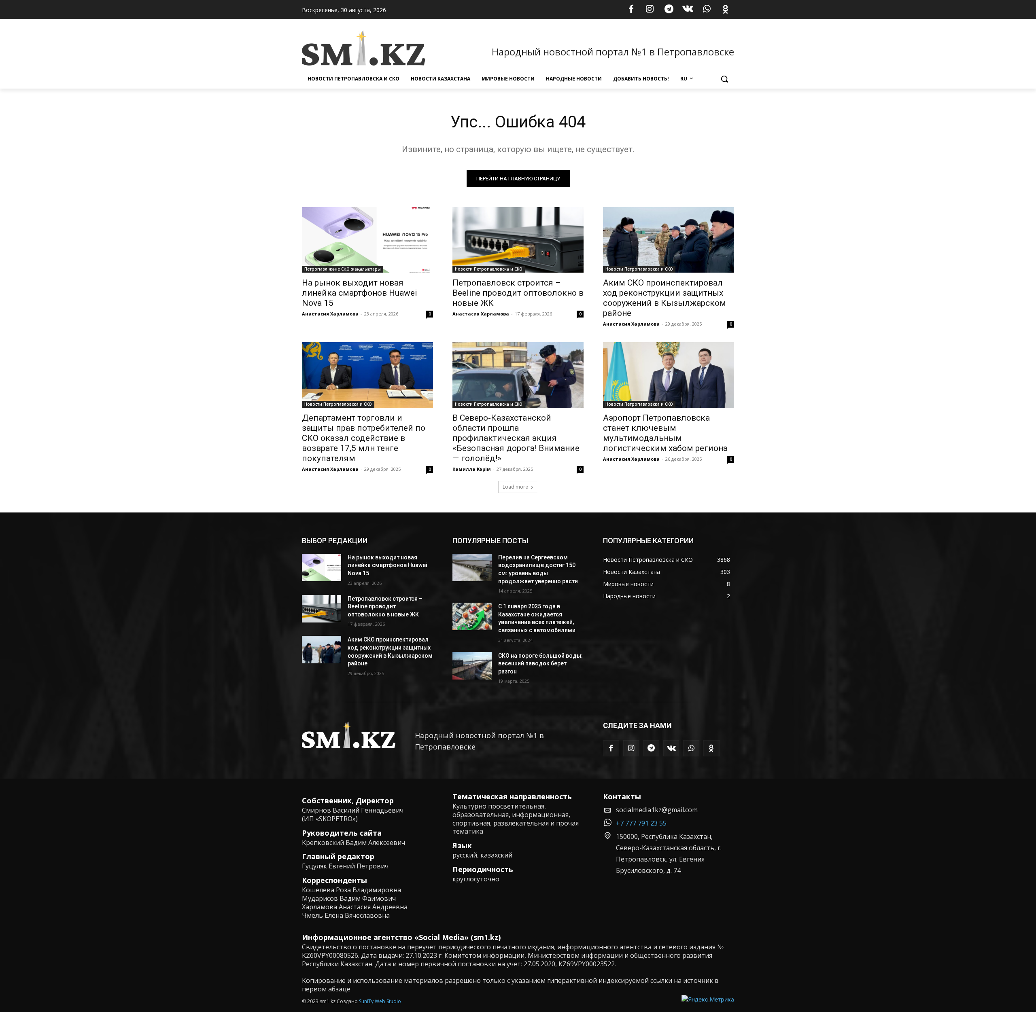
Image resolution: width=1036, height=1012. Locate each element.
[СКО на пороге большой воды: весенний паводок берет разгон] (472, 666)
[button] (724, 79)
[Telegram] (668, 9)
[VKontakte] (687, 9)
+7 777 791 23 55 (641, 823)
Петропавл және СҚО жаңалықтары (342, 269)
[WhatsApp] (706, 9)
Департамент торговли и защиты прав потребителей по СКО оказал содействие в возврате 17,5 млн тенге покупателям (363, 438)
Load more (515, 486)
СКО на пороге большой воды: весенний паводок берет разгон (540, 663)
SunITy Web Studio (380, 1001)
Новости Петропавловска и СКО (488, 269)
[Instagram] (649, 9)
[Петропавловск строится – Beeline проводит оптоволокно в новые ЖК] (518, 240)
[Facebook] (630, 9)
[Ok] (725, 9)
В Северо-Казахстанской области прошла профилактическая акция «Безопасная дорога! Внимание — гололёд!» (516, 438)
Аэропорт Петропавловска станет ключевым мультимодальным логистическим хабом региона (665, 433)
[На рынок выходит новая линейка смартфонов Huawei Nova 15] (367, 240)
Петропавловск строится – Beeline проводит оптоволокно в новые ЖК (518, 293)
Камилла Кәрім (471, 469)
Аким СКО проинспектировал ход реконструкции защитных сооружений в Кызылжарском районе (664, 298)
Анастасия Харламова (330, 314)
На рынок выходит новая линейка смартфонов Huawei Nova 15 (359, 293)
